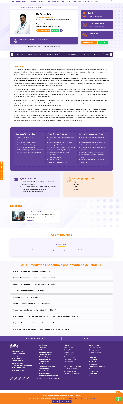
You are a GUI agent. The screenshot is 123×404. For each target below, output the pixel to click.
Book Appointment (43, 30)
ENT (40, 350)
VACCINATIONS (17, 361)
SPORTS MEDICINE (18, 370)
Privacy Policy (68, 350)
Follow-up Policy (70, 359)
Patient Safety (68, 361)
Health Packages (53, 1)
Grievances (93, 364)
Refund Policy (69, 352)
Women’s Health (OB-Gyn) (48, 375)
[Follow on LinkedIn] (27, 378)
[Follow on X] (23, 378)
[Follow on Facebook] (11, 378)
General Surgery (45, 357)
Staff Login (93, 373)
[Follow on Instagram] (19, 378)
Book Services (94, 371)
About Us (25, 1)
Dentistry (42, 347)
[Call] (61, 30)
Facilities (33, 1)
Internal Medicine (45, 359)
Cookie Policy (68, 354)
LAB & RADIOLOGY (18, 354)
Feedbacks (93, 362)
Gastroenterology (45, 352)
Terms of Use (68, 347)
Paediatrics (43, 364)
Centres (18, 1)
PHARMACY (16, 356)
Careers (74, 1)
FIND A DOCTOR (18, 351)
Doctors (29, 7)
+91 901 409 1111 (95, 347)
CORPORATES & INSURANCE (22, 365)
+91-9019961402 (96, 352)
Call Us (86, 338)
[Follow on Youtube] (15, 378)
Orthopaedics (44, 361)
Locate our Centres (71, 369)
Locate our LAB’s (70, 371)
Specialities (41, 1)
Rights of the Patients (97, 366)
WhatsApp (55, 30)
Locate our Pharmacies (72, 373)
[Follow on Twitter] (1, 174)
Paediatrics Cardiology (47, 366)
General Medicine (45, 354)
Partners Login (94, 376)
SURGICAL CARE (18, 363)
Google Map (30, 220)
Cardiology (43, 345)
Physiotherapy (44, 368)
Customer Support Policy (73, 357)
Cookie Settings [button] (65, 401)
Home (12, 1)
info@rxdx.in (95, 350)
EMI (79, 1)
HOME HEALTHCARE (19, 358)
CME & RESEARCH (18, 368)
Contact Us (85, 1)
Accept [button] (55, 401)
